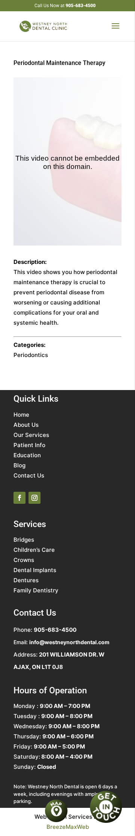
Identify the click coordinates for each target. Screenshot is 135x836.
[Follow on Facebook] (20, 498)
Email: (62, 642)
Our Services (31, 434)
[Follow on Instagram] (34, 498)
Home (21, 414)
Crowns (24, 559)
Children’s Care (34, 549)
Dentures (26, 580)
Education (27, 455)
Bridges (24, 539)
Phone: (45, 629)
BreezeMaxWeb (67, 826)
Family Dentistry (36, 590)
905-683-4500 (81, 5)
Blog (20, 465)
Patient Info (29, 445)
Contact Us (29, 475)
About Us (26, 424)
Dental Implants (35, 570)
